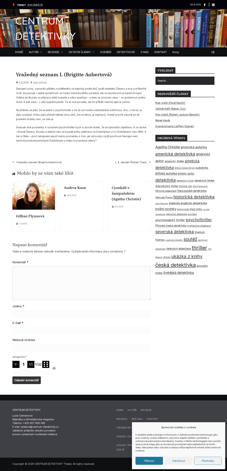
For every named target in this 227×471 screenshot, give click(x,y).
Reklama (137, 418)
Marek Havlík (162, 120)
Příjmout (149, 460)
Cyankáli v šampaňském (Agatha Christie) (126, 193)
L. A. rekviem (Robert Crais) (131, 162)
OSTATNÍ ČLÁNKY (80, 52)
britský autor (186, 173)
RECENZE (53, 52)
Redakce (121, 418)
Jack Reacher (161, 203)
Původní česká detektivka (171, 225)
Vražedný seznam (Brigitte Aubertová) (39, 162)
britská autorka (166, 173)
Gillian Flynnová (30, 216)
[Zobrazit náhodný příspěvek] (213, 52)
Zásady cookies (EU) (130, 436)
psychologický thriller (170, 220)
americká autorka (194, 147)
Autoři (132, 410)
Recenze (146, 410)
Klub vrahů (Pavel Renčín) (170, 102)
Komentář (20, 262)
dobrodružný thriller (166, 186)
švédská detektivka (178, 273)
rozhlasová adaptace (199, 225)
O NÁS (145, 52)
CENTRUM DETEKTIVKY (49, 463)
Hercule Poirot (164, 197)
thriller (199, 248)
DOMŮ (19, 52)
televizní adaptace (178, 248)
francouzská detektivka (191, 190)
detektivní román (185, 180)
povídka (192, 214)
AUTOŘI (34, 52)
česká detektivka (175, 265)
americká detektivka (175, 153)
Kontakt (152, 418)
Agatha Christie (167, 147)
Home (119, 410)
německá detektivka (176, 214)
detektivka (165, 180)
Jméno (18, 306)
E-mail (17, 323)
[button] (40, 52)
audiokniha (201, 167)
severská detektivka (174, 231)
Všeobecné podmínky (130, 427)
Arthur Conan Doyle (185, 168)
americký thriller (174, 161)
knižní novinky (165, 209)
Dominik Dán (185, 186)
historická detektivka (194, 196)
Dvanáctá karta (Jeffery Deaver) (174, 126)
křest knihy (196, 209)
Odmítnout (178, 460)
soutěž (190, 239)
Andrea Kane (75, 187)
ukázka (167, 257)
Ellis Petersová (200, 186)
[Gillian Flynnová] (33, 183)
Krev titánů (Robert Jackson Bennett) (36, 4)
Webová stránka (23, 340)
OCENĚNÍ (105, 52)
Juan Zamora (40, 82)
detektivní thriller (204, 180)
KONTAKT (160, 52)
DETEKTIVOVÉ (126, 52)
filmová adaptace (165, 190)
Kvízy (176, 52)
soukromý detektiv (174, 240)
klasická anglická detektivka (188, 203)
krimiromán (183, 209)
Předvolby (208, 460)
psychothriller (199, 219)
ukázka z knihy (187, 256)
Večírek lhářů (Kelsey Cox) (170, 108)
